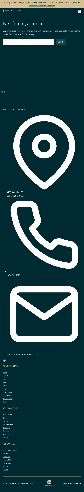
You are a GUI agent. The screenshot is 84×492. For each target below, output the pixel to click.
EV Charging (7, 395)
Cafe (4, 379)
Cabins (5, 418)
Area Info (6, 389)
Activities (6, 376)
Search (60, 42)
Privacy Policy (8, 453)
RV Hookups (7, 415)
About (5, 373)
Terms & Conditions (10, 450)
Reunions (6, 431)
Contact (5, 470)
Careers (5, 402)
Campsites (6, 421)
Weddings (6, 428)
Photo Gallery (7, 399)
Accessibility (7, 460)
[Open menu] (79, 11)
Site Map (6, 466)
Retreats (6, 434)
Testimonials (7, 392)
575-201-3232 (71, 3)
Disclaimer (6, 457)
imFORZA (78, 483)
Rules (5, 382)
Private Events (8, 424)
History (5, 386)
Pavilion (5, 437)
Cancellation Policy (9, 463)
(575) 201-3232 (13, 275)
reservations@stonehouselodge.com (42, 6)
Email (2, 84)
